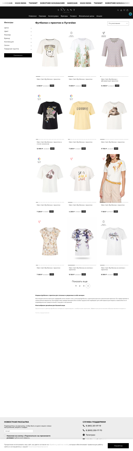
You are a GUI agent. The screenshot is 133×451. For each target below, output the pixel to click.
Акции (99, 16)
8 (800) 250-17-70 (94, 430)
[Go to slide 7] (51, 264)
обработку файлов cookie (58, 445)
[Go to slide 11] (60, 264)
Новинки (33, 16)
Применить (18, 55)
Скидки (73, 16)
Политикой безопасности (38, 447)
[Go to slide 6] (48, 264)
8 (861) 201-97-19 (93, 426)
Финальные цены (86, 16)
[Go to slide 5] (46, 264)
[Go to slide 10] (58, 264)
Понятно (118, 446)
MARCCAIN (65, 3)
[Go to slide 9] (56, 264)
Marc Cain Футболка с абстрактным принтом (109, 80)
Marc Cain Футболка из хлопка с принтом (81, 269)
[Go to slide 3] (41, 264)
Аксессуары (53, 16)
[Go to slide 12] (63, 264)
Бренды (64, 16)
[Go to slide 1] (37, 264)
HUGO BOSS (13, 3)
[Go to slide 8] (53, 264)
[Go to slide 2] (39, 264)
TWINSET (26, 3)
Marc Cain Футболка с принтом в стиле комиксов (49, 143)
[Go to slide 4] (44, 264)
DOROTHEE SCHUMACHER (45, 3)
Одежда (42, 16)
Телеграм (90, 435)
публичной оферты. (22, 438)
